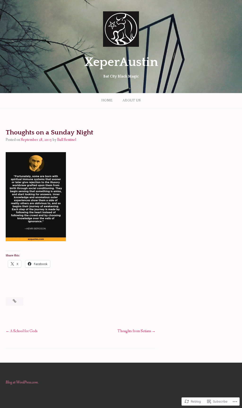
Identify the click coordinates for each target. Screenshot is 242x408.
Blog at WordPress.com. (22, 382)
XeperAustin (121, 62)
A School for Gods (24, 331)
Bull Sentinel (66, 139)
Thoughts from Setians (134, 331)
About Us (131, 100)
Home (106, 100)
